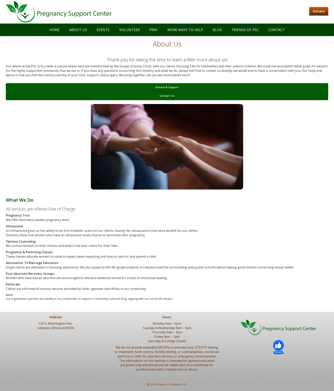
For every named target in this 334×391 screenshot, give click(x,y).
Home (54, 29)
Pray (153, 29)
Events (103, 29)
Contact (276, 29)
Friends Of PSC (245, 29)
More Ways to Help (185, 29)
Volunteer (129, 29)
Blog (217, 29)
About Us (78, 29)
